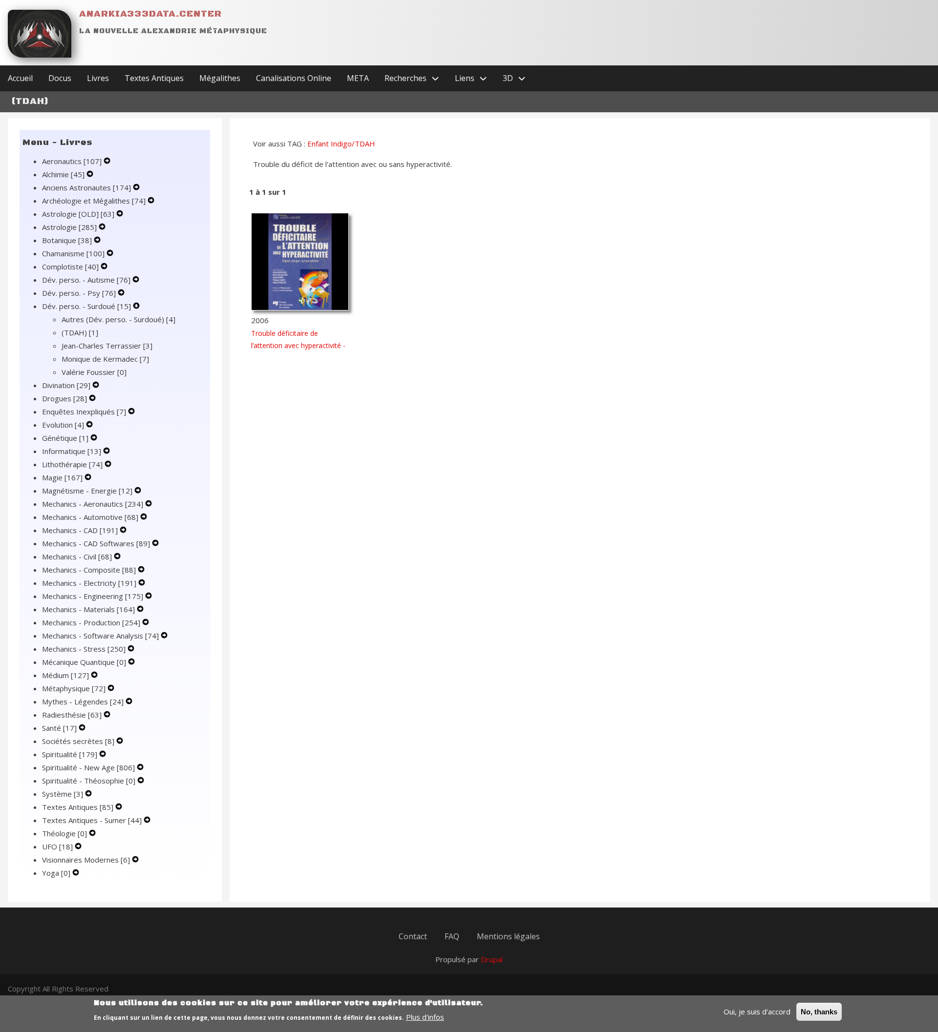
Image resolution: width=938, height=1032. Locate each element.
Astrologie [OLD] (78, 214)
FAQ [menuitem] (452, 936)
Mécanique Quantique (84, 662)
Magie (62, 477)
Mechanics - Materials (88, 609)
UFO (57, 846)
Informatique (71, 451)
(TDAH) (80, 332)
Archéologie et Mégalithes (94, 201)
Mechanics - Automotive (90, 517)
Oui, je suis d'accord (757, 1011)
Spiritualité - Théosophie (88, 780)
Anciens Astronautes (86, 187)
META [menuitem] (358, 78)
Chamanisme (73, 253)
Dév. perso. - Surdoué (86, 306)
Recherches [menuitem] (405, 78)
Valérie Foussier (94, 372)
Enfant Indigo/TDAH (341, 143)
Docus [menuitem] (59, 78)
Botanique (67, 240)
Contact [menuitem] (413, 936)
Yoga (56, 873)
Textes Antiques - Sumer (92, 820)
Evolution (63, 425)
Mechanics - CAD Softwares (96, 543)
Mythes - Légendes (83, 701)
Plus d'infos (425, 1017)
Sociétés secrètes (78, 741)
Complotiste (70, 266)
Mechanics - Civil (77, 556)
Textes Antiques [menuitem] (154, 78)
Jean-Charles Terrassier (107, 346)
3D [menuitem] (508, 78)
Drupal (492, 959)
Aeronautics (72, 161)
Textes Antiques (77, 807)
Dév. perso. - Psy (79, 293)
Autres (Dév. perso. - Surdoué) (118, 319)
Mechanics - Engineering (92, 596)
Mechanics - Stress (84, 649)
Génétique (65, 438)
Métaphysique (74, 688)
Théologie (64, 833)
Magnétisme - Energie (87, 490)
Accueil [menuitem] (20, 78)
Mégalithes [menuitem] (219, 78)
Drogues (64, 398)
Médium (65, 675)
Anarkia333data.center (150, 14)
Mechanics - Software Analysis (100, 635)
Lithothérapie (72, 464)
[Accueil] (39, 33)
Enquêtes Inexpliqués (84, 411)
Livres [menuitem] (98, 78)
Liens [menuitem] (464, 78)
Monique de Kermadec (105, 359)
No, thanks (819, 1012)
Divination (66, 385)
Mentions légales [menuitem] (508, 936)
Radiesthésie (72, 715)
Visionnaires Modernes (86, 860)
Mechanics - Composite (89, 570)
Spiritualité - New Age (88, 767)
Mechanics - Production (91, 622)
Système (62, 794)
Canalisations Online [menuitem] (293, 78)
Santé (59, 728)
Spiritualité (69, 754)
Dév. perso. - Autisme (86, 280)
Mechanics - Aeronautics (92, 504)
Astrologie (69, 227)
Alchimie (63, 174)
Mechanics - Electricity (89, 583)
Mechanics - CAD (80, 530)
